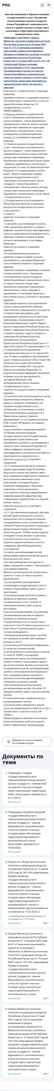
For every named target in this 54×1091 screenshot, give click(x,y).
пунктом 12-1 (21, 506)
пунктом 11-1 (21, 459)
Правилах (10, 114)
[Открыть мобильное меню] (49, 5)
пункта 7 (21, 296)
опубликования (36, 725)
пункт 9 (8, 429)
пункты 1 (8, 137)
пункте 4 (9, 213)
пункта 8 (21, 389)
